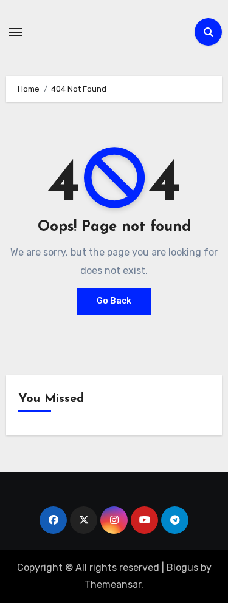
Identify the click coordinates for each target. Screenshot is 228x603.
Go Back (114, 301)
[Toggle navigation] (16, 32)
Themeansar (113, 584)
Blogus (182, 567)
